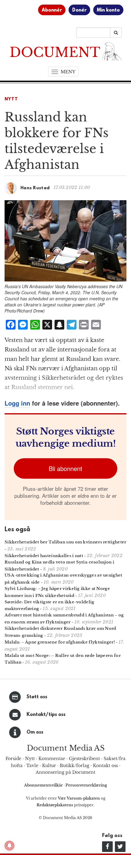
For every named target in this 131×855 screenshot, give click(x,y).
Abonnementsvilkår (44, 785)
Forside (13, 758)
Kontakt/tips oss (46, 714)
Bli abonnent (65, 468)
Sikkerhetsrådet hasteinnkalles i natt (44, 555)
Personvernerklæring (86, 785)
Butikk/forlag (74, 765)
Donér (79, 10)
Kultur (49, 765)
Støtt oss (37, 697)
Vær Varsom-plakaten (79, 798)
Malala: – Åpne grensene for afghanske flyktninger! (60, 642)
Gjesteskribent (84, 758)
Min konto (108, 10)
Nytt (11, 99)
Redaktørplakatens (55, 805)
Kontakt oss (105, 765)
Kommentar (51, 758)
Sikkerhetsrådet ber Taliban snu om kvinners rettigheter (65, 542)
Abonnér (52, 10)
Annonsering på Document (65, 772)
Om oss (35, 732)
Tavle (32, 765)
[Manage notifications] (9, 845)
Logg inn (17, 403)
